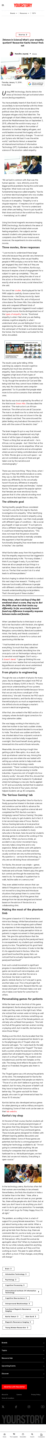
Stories (22, 35)
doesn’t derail (10, 659)
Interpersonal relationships (16, 1304)
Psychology (9, 1280)
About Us (5, 1394)
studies (18, 290)
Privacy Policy (35, 1394)
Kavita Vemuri (10, 1317)
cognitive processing (13, 1285)
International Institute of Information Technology (20, 1292)
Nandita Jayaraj (21, 54)
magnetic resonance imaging (17, 1322)
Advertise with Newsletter (14, 1387)
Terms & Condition (8, 1398)
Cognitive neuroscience (15, 1298)
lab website (11, 1111)
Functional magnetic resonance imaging (18, 1310)
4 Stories (34, 53)
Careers (19, 1394)
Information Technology (14, 1274)
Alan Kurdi (30, 1317)
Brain (7, 1269)
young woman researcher (15, 1328)
